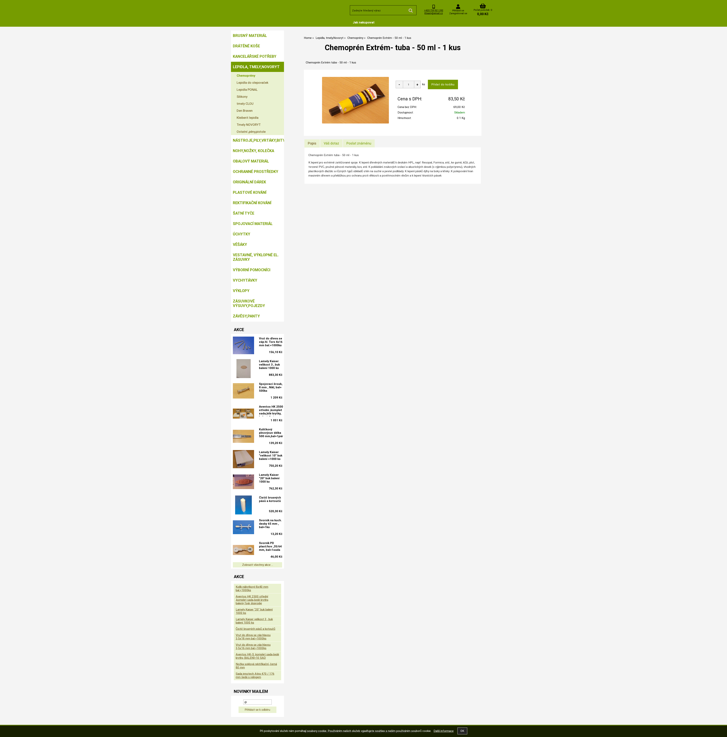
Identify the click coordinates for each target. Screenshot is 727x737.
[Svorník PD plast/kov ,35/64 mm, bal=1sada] (243, 550)
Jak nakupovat (363, 22)
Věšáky (240, 244)
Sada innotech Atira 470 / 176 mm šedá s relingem (255, 675)
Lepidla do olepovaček (252, 82)
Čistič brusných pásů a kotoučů (270, 499)
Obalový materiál (251, 161)
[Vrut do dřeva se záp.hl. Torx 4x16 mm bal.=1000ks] (243, 346)
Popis (312, 143)
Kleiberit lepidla (247, 118)
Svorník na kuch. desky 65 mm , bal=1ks (270, 524)
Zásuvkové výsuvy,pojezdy (249, 303)
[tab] (312, 143)
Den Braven (245, 111)
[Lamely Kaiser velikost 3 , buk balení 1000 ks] (243, 368)
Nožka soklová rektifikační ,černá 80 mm (256, 665)
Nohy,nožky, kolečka (253, 150)
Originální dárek (249, 182)
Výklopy (241, 290)
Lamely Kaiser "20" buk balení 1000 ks (269, 478)
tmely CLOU (245, 104)
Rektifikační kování (252, 203)
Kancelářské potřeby (254, 56)
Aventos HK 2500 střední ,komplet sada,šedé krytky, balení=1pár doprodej (252, 600)
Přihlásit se (458, 10)
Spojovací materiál (253, 223)
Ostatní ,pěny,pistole (251, 132)
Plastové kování (249, 192)
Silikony (242, 96)
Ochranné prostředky (255, 171)
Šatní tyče (243, 213)
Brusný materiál (250, 35)
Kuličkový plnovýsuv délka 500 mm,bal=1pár (271, 433)
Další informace (444, 731)
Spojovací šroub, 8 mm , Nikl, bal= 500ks (270, 387)
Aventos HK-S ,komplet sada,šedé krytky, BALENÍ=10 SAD (257, 656)
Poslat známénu (358, 143)
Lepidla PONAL (247, 89)
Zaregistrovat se (458, 13)
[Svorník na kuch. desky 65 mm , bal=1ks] (243, 527)
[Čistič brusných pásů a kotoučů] (243, 505)
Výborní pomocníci (251, 270)
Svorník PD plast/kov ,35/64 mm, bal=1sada (270, 546)
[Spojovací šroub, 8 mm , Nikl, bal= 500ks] (243, 391)
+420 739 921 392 (433, 10)
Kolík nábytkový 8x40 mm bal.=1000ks (252, 588)
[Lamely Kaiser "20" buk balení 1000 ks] (243, 482)
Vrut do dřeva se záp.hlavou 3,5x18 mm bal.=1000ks (253, 636)
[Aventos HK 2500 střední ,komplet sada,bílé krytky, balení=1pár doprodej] (243, 414)
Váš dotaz (331, 143)
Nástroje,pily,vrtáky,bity (258, 140)
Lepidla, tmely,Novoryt (256, 67)
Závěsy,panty (246, 316)
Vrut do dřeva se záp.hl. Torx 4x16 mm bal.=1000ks (270, 342)
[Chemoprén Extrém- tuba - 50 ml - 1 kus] (355, 100)
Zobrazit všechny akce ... (257, 565)
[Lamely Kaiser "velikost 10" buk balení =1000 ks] (243, 459)
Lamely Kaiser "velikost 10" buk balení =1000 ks (270, 455)
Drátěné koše (246, 46)
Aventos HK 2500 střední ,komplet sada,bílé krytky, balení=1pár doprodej (271, 410)
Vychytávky (245, 280)
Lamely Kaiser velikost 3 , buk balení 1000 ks (269, 365)
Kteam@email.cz (433, 13)
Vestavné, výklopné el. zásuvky (256, 257)
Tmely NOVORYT (249, 125)
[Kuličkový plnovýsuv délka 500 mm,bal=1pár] (243, 437)
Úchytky (241, 234)
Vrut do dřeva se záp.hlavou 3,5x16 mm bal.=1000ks (253, 646)
